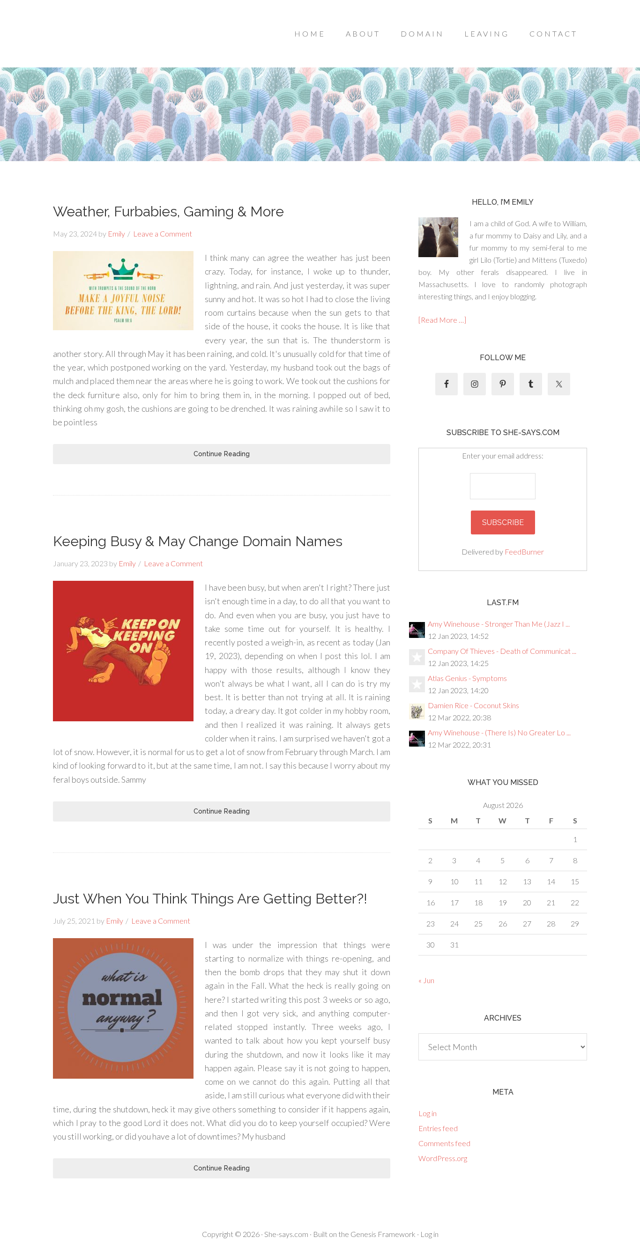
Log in (427, 1113)
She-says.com (286, 1233)
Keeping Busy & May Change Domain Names (197, 541)
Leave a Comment (162, 233)
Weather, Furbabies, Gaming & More (168, 211)
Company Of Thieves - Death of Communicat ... (502, 650)
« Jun (426, 980)
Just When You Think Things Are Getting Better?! (210, 898)
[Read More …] (442, 319)
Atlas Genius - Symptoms (467, 678)
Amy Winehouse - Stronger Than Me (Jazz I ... (499, 623)
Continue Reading (221, 454)
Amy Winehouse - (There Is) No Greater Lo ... (499, 732)
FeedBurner (524, 551)
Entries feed (438, 1128)
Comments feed (444, 1143)
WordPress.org (442, 1158)
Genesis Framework (383, 1233)
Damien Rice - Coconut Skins (473, 705)
